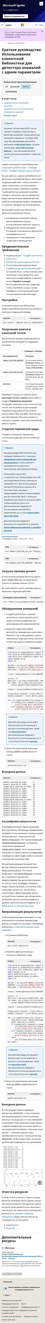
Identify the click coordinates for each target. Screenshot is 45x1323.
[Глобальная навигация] (2, 25)
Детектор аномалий (16, 43)
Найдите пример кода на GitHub (24, 171)
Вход (41, 25)
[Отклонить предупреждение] (41, 4)
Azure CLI (10, 1228)
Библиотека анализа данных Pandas (22, 262)
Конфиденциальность (30, 1307)
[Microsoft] (22, 25)
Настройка (8, 106)
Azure (15, 1225)
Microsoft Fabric (23, 144)
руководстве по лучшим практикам (18, 906)
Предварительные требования (16, 103)
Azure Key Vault (19, 731)
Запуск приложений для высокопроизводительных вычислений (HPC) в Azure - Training (22, 1256)
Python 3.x (10, 259)
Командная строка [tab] (10, 539)
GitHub (31, 583)
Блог (23, 1304)
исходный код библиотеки (14, 167)
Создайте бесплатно (32, 255)
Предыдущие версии (10, 1304)
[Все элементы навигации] (4, 43)
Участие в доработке (10, 1307)
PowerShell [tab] (23, 539)
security (33, 741)
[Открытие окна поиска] (36, 25)
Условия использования (11, 1316)
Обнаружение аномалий (13, 112)
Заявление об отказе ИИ (11, 1300)
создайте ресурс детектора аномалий (23, 268)
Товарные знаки (30, 1316)
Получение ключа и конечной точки (18, 109)
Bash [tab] (31, 539)
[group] (22, 322)
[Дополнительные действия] (41, 43)
